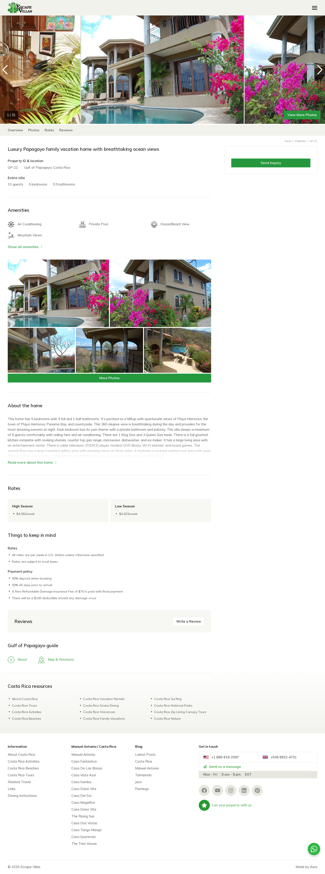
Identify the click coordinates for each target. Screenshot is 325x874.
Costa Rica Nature (167, 719)
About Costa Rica (25, 699)
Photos (34, 130)
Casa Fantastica (84, 761)
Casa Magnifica (83, 802)
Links (11, 789)
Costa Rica (143, 761)
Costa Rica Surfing (168, 699)
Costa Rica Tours (24, 706)
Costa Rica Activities (27, 712)
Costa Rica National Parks (173, 706)
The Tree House (84, 843)
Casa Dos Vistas (84, 823)
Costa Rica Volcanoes (99, 712)
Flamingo (142, 789)
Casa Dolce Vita (83, 789)
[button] (320, 69)
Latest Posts (145, 754)
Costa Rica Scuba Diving (101, 706)
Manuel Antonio (83, 754)
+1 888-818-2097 (224, 757)
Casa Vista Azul (83, 775)
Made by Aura (306, 867)
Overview (15, 130)
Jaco (138, 782)
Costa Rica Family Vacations (104, 719)
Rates (49, 130)
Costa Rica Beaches (26, 719)
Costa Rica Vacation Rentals (104, 699)
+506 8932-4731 (283, 757)
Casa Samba (81, 782)
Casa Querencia (83, 837)
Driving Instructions (22, 796)
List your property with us (232, 805)
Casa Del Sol (81, 796)
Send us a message (224, 767)
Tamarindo (143, 775)
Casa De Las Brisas (86, 768)
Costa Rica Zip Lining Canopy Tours (180, 712)
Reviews (66, 130)
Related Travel (19, 782)
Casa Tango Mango (86, 830)
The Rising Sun (82, 816)
